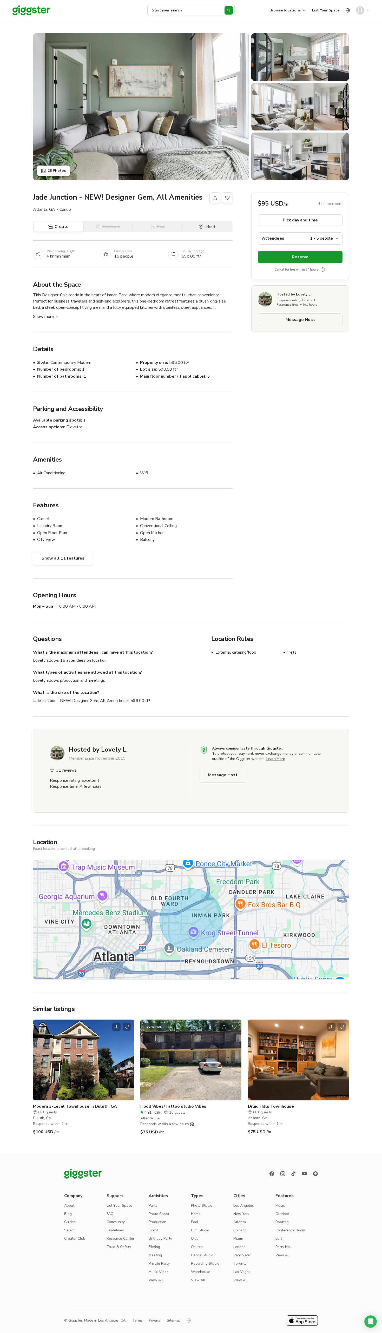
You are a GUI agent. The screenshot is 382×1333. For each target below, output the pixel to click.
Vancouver (242, 1255)
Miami (238, 1238)
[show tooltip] (322, 269)
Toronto (240, 1263)
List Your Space (325, 10)
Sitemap (173, 1320)
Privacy (155, 1320)
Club (195, 1238)
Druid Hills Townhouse (271, 1106)
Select (69, 1230)
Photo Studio (201, 1205)
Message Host (300, 320)
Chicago (240, 1230)
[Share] (215, 198)
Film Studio (200, 1230)
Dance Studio (202, 1255)
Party (153, 1205)
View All (156, 1280)
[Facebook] (271, 1173)
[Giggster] (31, 10)
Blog (68, 1213)
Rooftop (282, 1221)
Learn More (275, 758)
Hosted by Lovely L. (294, 294)
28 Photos (57, 170)
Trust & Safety (119, 1246)
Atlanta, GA (44, 209)
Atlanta (239, 1221)
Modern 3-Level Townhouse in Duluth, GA (75, 1106)
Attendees (273, 238)
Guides (70, 1221)
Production (157, 1221)
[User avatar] (360, 10)
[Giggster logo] (83, 1174)
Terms (137, 1320)
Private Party (159, 1263)
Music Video (159, 1271)
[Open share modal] (116, 1027)
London (239, 1246)
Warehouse (200, 1271)
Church (197, 1246)
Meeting (155, 1255)
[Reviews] (315, 1173)
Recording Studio (205, 1263)
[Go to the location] (83, 1060)
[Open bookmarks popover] (227, 198)
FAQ (110, 1213)
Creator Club (74, 1238)
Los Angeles (243, 1205)
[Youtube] (304, 1173)
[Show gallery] (141, 106)
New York (241, 1213)
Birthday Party (160, 1238)
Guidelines (115, 1230)
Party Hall (283, 1246)
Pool (194, 1221)
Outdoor (282, 1213)
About (69, 1205)
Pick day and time (300, 220)
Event (153, 1230)
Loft (278, 1238)
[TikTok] (293, 1173)
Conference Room (290, 1230)
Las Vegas (242, 1271)
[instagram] (282, 1173)
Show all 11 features (63, 558)
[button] (370, 1321)
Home (196, 1213)
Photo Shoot (159, 1213)
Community (116, 1221)
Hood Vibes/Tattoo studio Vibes (173, 1106)
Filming (154, 1246)
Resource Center (120, 1238)
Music (280, 1205)
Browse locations (285, 10)
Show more (43, 316)
